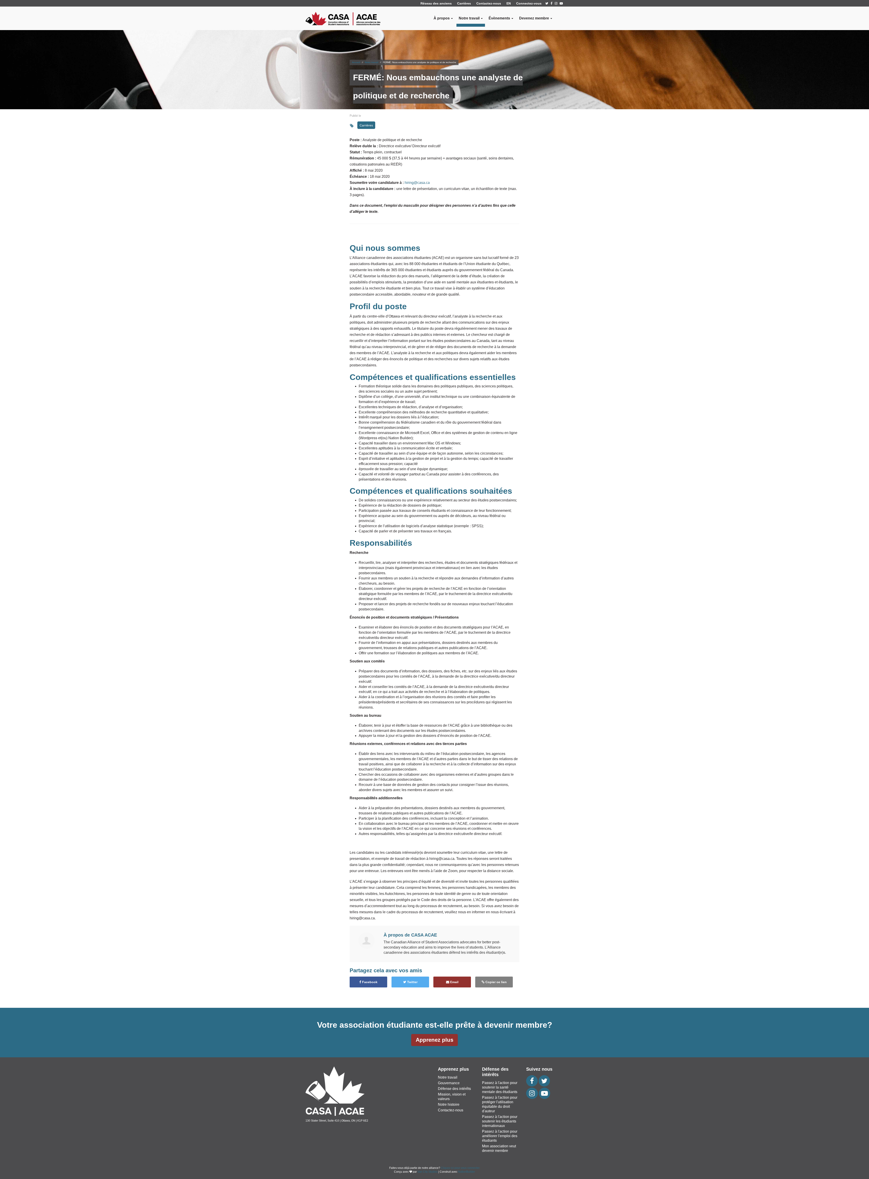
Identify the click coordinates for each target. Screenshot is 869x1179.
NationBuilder (466, 1171)
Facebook (369, 982)
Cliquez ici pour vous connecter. (460, 1168)
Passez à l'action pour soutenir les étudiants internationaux (499, 1121)
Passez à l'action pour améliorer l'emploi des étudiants (499, 1135)
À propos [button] (442, 18)
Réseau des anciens (436, 3)
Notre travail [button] (469, 18)
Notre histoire (448, 1104)
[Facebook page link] (551, 3)
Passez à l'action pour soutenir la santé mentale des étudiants (499, 1087)
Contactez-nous (488, 3)
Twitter (412, 982)
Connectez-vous (529, 3)
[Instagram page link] (556, 3)
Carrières (464, 3)
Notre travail (371, 62)
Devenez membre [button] (534, 18)
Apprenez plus (434, 1040)
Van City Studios (428, 1171)
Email (453, 982)
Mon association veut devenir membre (499, 1148)
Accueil (356, 62)
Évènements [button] (500, 18)
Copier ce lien (496, 982)
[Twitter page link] (546, 3)
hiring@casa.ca (417, 183)
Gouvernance (449, 1083)
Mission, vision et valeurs (452, 1096)
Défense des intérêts (454, 1089)
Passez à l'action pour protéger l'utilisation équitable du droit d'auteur (499, 1104)
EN (508, 3)
